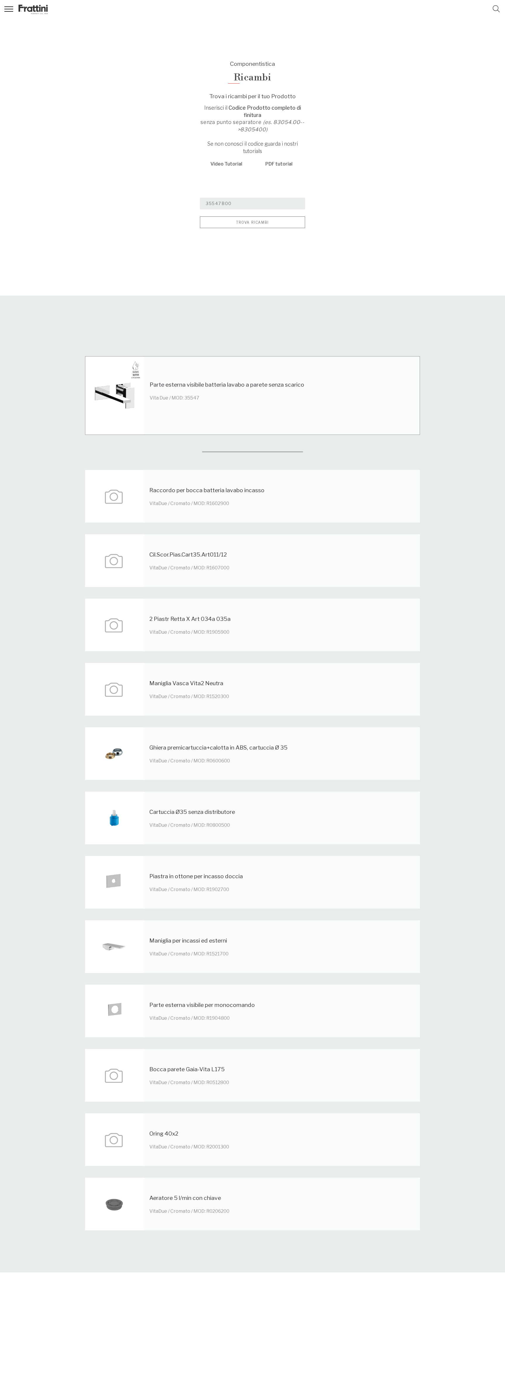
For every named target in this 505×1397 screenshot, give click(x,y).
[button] (496, 9)
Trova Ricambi (252, 222)
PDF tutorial (279, 164)
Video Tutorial (226, 164)
